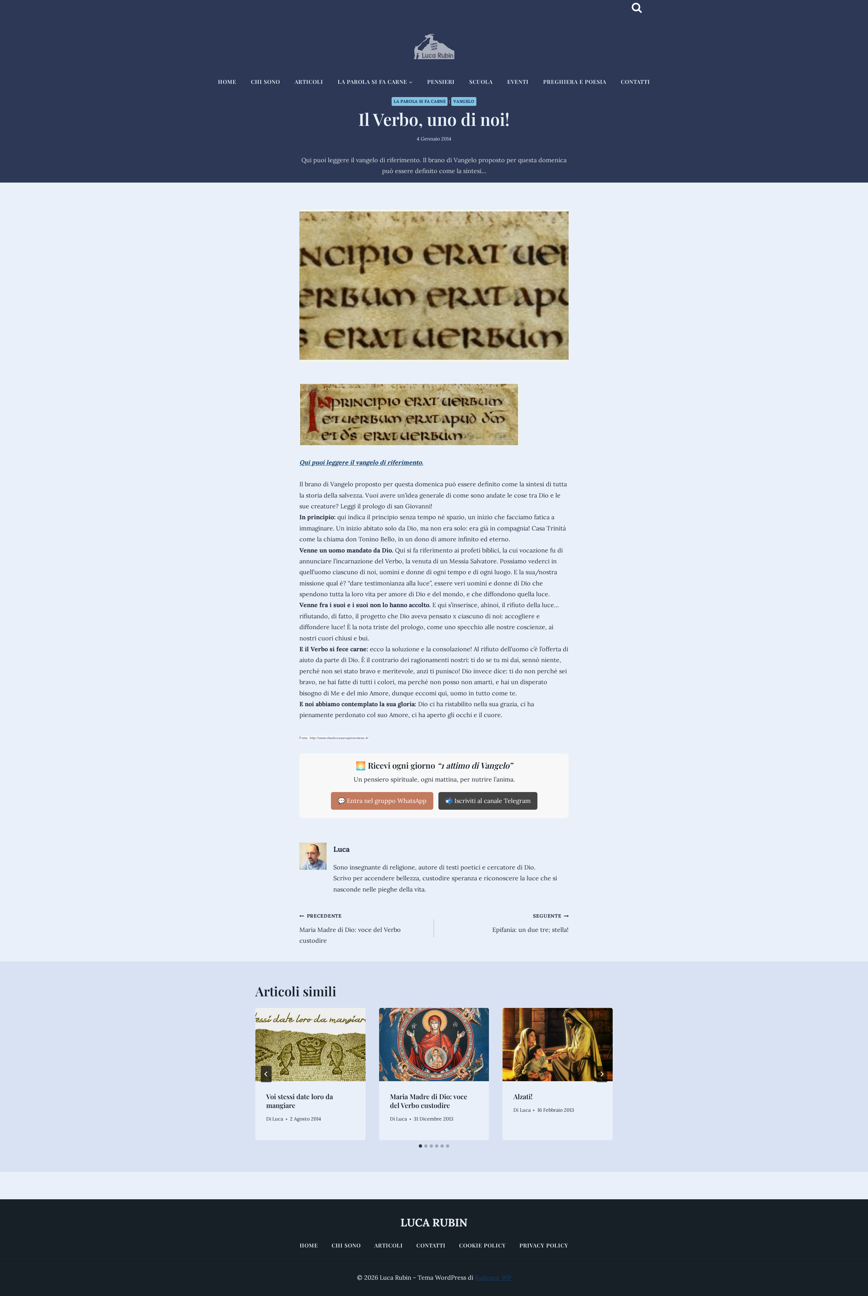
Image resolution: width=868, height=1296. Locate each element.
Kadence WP (493, 1277)
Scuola (481, 81)
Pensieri (441, 81)
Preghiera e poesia (574, 81)
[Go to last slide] (266, 1074)
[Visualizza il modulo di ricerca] (637, 8)
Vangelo (463, 101)
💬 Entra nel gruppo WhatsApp (382, 801)
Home (227, 81)
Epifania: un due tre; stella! (530, 923)
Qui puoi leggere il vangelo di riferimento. (361, 462)
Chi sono (265, 81)
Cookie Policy (482, 1245)
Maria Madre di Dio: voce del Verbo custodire (350, 928)
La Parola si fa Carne (420, 101)
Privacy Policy (543, 1245)
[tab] (420, 1146)
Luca (341, 849)
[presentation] (310, 1044)
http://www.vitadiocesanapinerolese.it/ (339, 738)
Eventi (518, 81)
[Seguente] (601, 1074)
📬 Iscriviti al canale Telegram (488, 801)
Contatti (635, 81)
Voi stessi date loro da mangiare (299, 1101)
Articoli (309, 81)
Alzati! (523, 1096)
